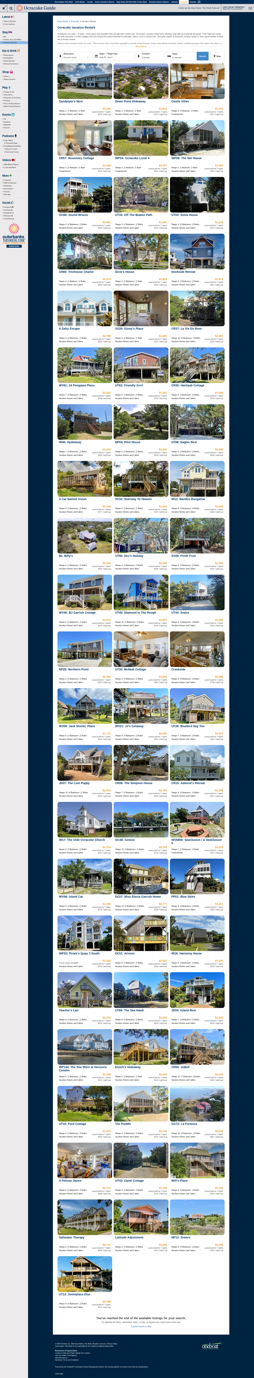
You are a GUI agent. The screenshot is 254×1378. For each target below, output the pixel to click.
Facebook (8, 207)
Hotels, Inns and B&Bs (12, 39)
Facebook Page (11, 143)
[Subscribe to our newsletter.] (14, 235)
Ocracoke (184, 2)
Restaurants (8, 55)
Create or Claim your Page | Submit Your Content (72, 1353)
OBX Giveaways (10, 183)
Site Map (7, 194)
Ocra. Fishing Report (12, 103)
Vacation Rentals (10, 42)
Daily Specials (9, 61)
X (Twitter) (8, 219)
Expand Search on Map (141, 1326)
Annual (7, 128)
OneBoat (70, 1367)
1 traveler (146, 57)
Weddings (8, 186)
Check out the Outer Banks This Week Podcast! (199, 8)
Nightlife (7, 125)
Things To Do (9, 92)
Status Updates (10, 21)
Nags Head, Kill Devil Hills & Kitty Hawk (132, 2)
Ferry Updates (9, 24)
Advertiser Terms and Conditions (66, 1360)
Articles (7, 192)
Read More (141, 46)
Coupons (7, 180)
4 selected (176, 57)
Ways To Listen (11, 149)
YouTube (7, 210)
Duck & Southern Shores (104, 2)
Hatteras (174, 2)
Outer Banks (80, 2)
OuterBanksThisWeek (12, 146)
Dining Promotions (11, 64)
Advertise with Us (61, 1358)
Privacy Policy (112, 1344)
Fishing (7, 100)
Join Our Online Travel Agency (66, 1355)
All (5, 37)
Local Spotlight (10, 167)
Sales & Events (9, 79)
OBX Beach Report (11, 164)
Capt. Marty (8, 140)
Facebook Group (12, 152)
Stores (6, 76)
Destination (68, 54)
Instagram (8, 213)
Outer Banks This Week (64, 2)
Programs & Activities (12, 98)
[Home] (36, 7)
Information (8, 189)
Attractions (8, 95)
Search (202, 56)
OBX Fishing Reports (12, 106)
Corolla (90, 2)
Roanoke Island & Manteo (159, 2)
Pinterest (7, 216)
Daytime (7, 122)
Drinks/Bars (8, 58)
